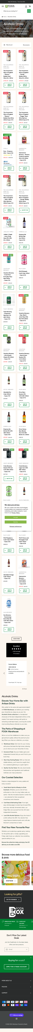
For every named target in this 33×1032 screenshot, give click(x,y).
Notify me (25, 210)
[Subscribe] (27, 949)
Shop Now (9, 881)
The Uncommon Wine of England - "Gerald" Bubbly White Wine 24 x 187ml (23, 74)
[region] (16, 673)
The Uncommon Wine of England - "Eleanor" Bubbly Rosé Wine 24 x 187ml (8, 74)
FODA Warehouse (14, 1024)
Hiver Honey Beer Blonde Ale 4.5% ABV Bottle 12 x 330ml (24, 431)
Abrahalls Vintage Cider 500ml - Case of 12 (8, 576)
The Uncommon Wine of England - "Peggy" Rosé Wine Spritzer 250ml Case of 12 (24, 116)
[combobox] (16, 11)
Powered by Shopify (22, 1024)
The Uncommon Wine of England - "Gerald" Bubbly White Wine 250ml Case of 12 (24, 199)
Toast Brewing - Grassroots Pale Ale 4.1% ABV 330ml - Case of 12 (7, 315)
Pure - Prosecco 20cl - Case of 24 (8, 152)
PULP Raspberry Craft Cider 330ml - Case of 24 (8, 539)
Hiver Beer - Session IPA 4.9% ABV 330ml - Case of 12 (24, 394)
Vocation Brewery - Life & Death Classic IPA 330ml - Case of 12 (8, 356)
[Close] (31, 958)
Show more (16, 638)
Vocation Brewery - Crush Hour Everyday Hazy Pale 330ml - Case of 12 (8, 276)
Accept (15, 517)
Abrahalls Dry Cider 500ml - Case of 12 (7, 394)
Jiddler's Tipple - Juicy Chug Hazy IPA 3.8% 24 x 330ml (7, 237)
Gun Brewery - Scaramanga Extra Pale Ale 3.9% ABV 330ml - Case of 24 (8, 618)
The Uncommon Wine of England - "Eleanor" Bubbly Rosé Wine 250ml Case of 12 (8, 116)
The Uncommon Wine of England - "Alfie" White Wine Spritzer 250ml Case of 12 (8, 199)
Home (4, 16)
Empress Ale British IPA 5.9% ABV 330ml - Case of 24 (8, 431)
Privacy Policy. (16, 512)
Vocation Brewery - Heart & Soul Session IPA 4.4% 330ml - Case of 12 (24, 357)
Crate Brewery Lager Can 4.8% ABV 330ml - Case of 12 (23, 468)
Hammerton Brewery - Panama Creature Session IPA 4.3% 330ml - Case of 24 (24, 156)
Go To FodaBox (11, 899)
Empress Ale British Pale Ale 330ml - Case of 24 (22, 237)
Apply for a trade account (16, 967)
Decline (15, 522)
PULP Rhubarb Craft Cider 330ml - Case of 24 (24, 273)
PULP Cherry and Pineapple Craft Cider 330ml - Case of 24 (24, 540)
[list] (16, 924)
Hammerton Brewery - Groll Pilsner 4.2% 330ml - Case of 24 (22, 580)
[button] (3, 6)
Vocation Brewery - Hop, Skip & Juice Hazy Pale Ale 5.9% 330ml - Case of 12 (24, 316)
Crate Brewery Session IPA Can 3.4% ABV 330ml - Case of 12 (8, 468)
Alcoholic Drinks (12, 16)
